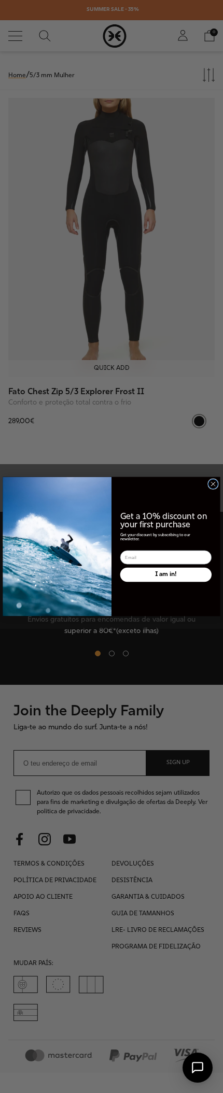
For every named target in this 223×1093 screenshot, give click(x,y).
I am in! (165, 574)
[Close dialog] (213, 484)
